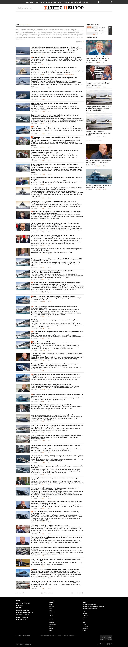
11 (50, 220)
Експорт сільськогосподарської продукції (93, 606)
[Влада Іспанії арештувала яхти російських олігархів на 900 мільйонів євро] (23, 439)
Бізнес (70, 2)
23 (50, 231)
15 (50, 389)
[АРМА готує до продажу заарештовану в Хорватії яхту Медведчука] (23, 573)
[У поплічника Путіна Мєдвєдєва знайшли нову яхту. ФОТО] (23, 408)
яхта (18, 24)
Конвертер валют (93, 24)
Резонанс (48, 2)
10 (50, 99)
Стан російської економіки (89, 604)
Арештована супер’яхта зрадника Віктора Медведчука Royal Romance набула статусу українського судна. (56, 298)
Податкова (85, 600)
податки (85, 617)
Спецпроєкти (52, 624)
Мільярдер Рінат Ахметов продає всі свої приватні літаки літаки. (51, 252)
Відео (55, 2)
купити (94, 27)
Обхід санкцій (68, 99)
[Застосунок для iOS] (28, 8)
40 (50, 292)
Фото (50, 608)
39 (50, 301)
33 (105, 189)
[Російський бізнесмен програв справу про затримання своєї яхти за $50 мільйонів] (23, 449)
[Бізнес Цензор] (64, 8)
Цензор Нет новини (22, 617)
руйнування (85, 628)
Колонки (85, 2)
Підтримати (19, 605)
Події (42, 2)
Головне (51, 622)
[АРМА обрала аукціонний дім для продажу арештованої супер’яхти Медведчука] (23, 323)
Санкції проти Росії (69, 74)
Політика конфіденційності (24, 612)
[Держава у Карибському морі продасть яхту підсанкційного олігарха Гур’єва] (23, 481)
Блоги (60, 2)
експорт (85, 613)
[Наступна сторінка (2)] (80, 593)
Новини (37, 2)
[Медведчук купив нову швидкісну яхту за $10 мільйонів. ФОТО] (23, 418)
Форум (65, 2)
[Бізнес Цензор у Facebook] (17, 8)
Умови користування (22, 610)
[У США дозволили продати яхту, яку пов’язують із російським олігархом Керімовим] (23, 181)
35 (50, 174)
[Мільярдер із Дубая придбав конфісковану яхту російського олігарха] (23, 61)
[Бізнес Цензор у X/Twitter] (19, 8)
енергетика (85, 615)
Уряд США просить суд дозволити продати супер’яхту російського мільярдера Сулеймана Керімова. (56, 368)
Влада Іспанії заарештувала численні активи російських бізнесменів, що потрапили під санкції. (54, 437)
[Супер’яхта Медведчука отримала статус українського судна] (23, 300)
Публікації (77, 2)
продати (89, 27)
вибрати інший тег (25, 24)
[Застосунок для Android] (25, 8)
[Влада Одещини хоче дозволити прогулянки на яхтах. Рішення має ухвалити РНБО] (23, 168)
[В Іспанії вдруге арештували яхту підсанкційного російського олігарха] (23, 585)
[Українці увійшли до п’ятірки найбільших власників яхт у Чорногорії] (23, 51)
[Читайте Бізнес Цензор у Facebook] (97, 644)
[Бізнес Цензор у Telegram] (22, 8)
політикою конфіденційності (69, 635)
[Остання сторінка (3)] (82, 593)
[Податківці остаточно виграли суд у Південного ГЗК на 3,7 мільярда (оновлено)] (23, 141)
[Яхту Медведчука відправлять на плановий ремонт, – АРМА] (23, 130)
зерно (84, 624)
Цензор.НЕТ (30, 2)
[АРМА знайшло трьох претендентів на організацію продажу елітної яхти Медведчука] (23, 335)
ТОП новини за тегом (94, 141)
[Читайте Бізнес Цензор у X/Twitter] (100, 644)
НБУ (83, 619)
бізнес (84, 611)
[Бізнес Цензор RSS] (31, 8)
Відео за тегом (92, 37)
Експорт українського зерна (90, 608)
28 (50, 88)
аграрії (84, 620)
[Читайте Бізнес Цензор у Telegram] (103, 644)
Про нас (18, 600)
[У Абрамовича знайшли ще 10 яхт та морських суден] (23, 529)
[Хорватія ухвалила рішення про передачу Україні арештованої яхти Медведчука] (23, 378)
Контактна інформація (23, 603)
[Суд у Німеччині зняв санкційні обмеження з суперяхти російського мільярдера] (23, 71)
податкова (85, 626)
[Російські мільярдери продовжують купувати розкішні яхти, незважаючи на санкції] (23, 95)
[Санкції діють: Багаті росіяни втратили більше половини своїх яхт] (23, 205)
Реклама (19, 607)
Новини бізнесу (21, 619)
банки (84, 602)
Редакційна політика (22, 615)
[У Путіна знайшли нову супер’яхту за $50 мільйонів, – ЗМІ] (23, 388)
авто (84, 622)
